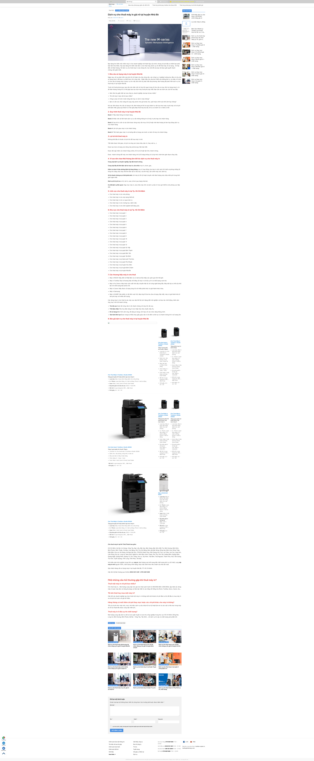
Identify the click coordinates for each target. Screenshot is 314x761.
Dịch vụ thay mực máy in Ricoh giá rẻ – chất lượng (197, 59)
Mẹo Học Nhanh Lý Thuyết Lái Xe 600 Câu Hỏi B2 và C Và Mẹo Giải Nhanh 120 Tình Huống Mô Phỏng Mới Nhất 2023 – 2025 (198, 30)
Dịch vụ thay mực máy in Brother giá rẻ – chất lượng (197, 66)
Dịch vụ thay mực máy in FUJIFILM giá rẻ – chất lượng (197, 52)
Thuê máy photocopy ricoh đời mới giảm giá (191, 5)
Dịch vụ (135, 754)
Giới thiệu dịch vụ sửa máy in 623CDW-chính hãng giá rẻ (198, 16)
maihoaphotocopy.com (188, 748)
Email (135, 719)
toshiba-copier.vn (200, 746)
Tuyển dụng (136, 749)
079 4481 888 (169, 741)
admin (121, 17)
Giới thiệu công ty (138, 741)
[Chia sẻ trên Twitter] (129, 21)
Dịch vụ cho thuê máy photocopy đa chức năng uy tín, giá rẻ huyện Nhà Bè (198, 37)
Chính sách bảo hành (114, 747)
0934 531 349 (169, 746)
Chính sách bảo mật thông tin (116, 741)
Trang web (160, 719)
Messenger (3, 750)
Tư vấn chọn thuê (122, 10)
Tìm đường (4, 739)
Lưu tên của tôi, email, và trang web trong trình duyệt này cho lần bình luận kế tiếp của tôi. (132, 726)
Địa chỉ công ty (137, 744)
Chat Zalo (4, 745)
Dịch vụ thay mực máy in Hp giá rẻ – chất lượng (197, 81)
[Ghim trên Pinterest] (137, 21)
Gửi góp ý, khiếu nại (138, 751)
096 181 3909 (169, 748)
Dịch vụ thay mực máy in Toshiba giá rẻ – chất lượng (198, 44)
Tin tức (111, 10)
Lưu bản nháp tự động (198, 22)
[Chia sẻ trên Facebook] (121, 21)
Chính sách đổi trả (113, 749)
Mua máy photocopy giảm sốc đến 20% (139, 5)
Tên (111, 719)
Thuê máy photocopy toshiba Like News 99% (164, 5)
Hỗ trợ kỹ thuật (200, 1)
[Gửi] (155, 1)
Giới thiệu (111, 751)
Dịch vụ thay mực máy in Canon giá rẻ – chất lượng (198, 73)
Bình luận (112, 705)
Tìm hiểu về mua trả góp (115, 744)
